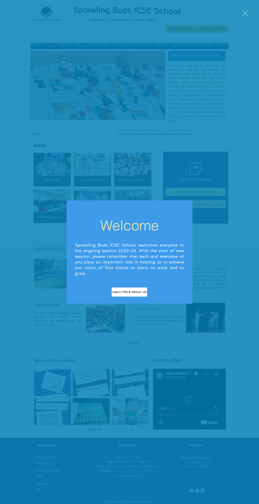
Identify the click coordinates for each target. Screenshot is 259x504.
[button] (245, 13)
